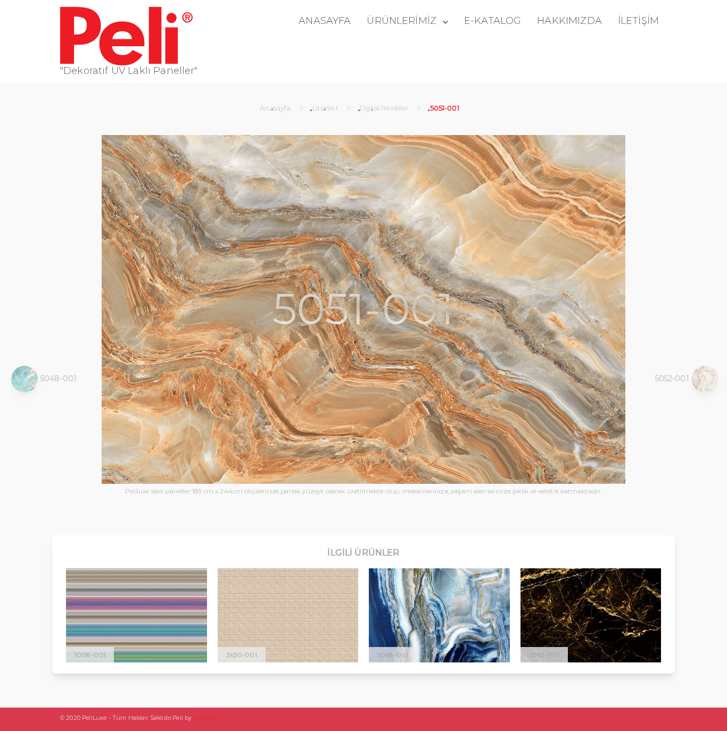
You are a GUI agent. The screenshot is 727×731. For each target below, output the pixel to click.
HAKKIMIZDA (569, 21)
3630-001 (241, 655)
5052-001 (672, 378)
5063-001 (544, 655)
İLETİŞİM (638, 21)
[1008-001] (136, 615)
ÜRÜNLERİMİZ (401, 21)
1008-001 (90, 655)
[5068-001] (439, 615)
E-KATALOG (492, 21)
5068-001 (392, 655)
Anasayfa (275, 108)
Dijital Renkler (384, 108)
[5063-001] (591, 615)
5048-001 (58, 378)
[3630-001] (288, 615)
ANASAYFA (325, 21)
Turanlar (206, 717)
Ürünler (325, 108)
